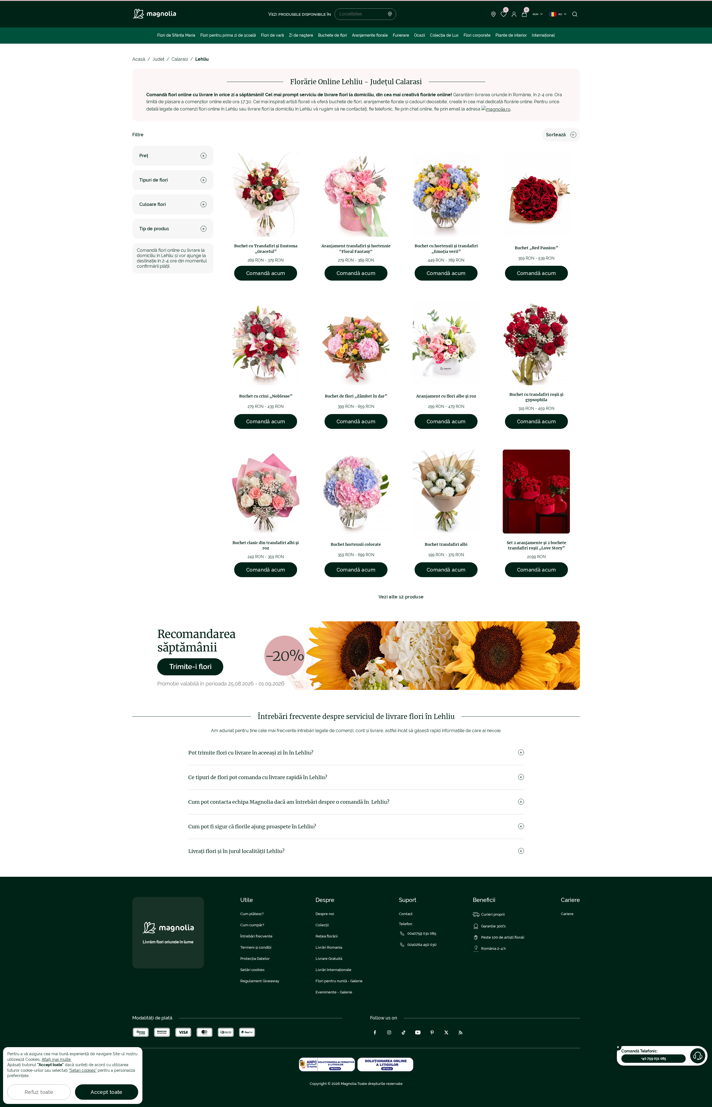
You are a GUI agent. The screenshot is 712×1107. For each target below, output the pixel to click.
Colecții (322, 925)
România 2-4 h (493, 948)
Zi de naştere (301, 35)
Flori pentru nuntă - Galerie (339, 981)
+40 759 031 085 (653, 1059)
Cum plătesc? (252, 914)
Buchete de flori (332, 35)
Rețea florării (327, 936)
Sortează (556, 134)
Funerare (401, 35)
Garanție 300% (493, 926)
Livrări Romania (329, 947)
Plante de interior (511, 35)
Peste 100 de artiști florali (502, 937)
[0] (503, 14)
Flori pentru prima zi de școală (228, 35)
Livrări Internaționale (333, 970)
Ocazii (419, 35)
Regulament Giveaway (259, 981)
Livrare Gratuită (329, 958)
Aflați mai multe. (56, 1059)
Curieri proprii (493, 914)
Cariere (567, 914)
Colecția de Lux (444, 35)
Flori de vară (272, 35)
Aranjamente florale (370, 35)
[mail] (496, 109)
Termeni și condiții (255, 947)
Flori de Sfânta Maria (176, 35)
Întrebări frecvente (256, 936)
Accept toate (106, 1092)
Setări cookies (252, 970)
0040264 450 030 (421, 945)
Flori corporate (477, 35)
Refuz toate (39, 1092)
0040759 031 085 (421, 933)
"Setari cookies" (83, 1070)
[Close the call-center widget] (618, 1047)
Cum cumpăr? (252, 925)
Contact (406, 914)
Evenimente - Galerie (334, 992)
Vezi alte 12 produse (401, 597)
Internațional (543, 35)
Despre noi (325, 914)
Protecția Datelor (255, 958)
